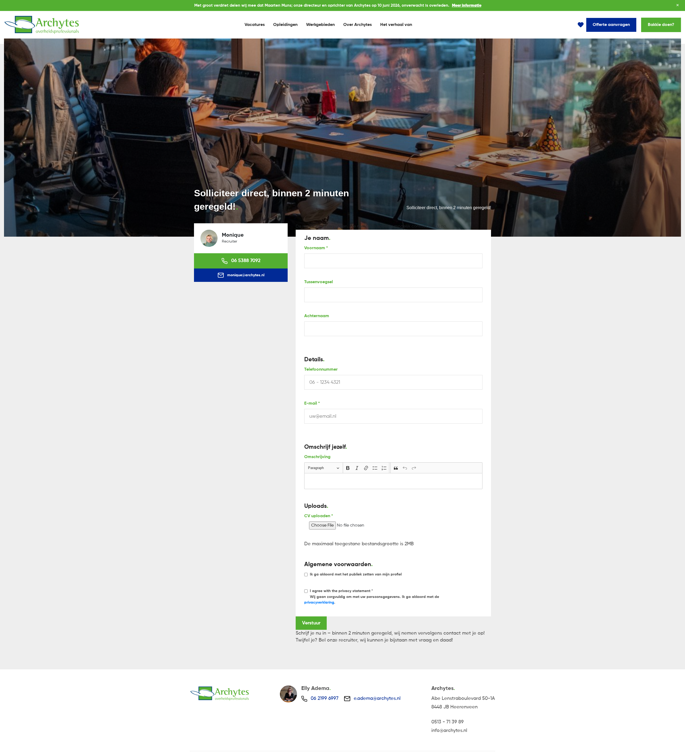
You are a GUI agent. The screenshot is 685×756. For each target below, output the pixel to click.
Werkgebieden (320, 25)
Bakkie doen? (661, 25)
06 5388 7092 (245, 260)
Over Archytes (357, 25)
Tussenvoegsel (318, 282)
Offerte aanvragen (611, 25)
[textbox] (393, 481)
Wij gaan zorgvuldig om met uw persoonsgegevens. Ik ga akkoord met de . (371, 596)
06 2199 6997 (324, 698)
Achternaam (316, 316)
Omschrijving (317, 457)
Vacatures (255, 25)
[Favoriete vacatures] (581, 25)
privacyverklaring (319, 602)
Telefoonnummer (321, 369)
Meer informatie (466, 5)
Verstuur (311, 623)
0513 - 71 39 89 (447, 722)
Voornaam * (316, 248)
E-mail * (312, 403)
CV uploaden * (318, 516)
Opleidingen (285, 25)
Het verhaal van (396, 25)
